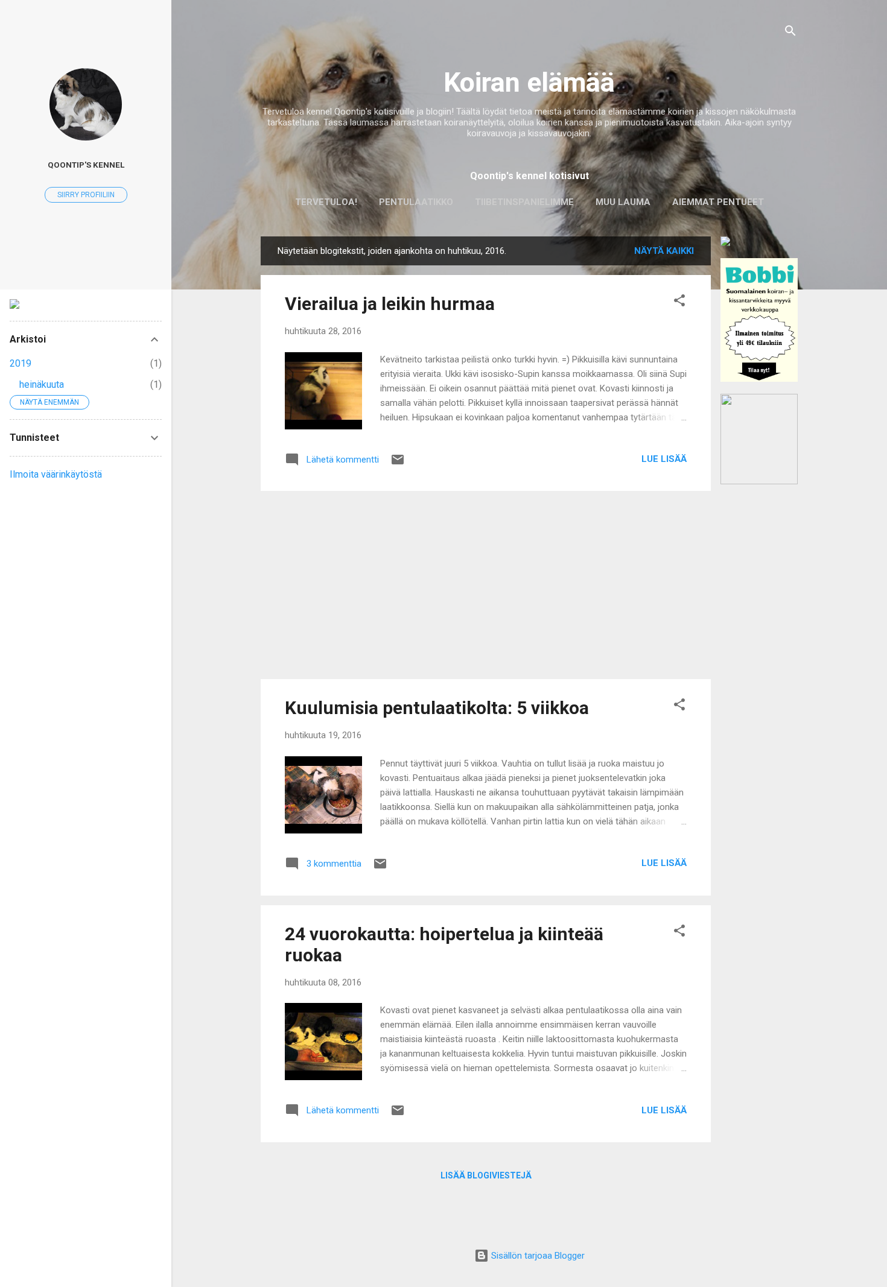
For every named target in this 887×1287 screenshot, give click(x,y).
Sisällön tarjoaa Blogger (537, 1255)
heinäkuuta (41, 384)
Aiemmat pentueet (718, 202)
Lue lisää (664, 459)
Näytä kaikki (664, 250)
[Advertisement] (759, 677)
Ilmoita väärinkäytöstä (56, 474)
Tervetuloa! (326, 202)
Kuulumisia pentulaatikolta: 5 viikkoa (437, 707)
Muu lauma (623, 202)
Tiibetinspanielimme (524, 202)
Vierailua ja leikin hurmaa (390, 303)
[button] (679, 302)
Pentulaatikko (416, 202)
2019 (20, 363)
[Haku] (790, 32)
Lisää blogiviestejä (486, 1175)
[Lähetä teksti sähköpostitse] (397, 463)
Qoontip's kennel (86, 164)
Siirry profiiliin (86, 195)
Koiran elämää (529, 82)
